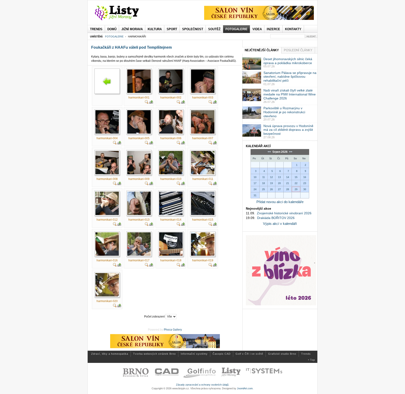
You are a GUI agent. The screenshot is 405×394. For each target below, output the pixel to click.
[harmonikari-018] (171, 254)
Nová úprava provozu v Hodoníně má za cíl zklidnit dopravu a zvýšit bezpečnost (288, 130)
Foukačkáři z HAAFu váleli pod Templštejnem (131, 47)
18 (263, 183)
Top (312, 359)
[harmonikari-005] (139, 132)
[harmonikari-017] (139, 254)
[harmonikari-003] (202, 92)
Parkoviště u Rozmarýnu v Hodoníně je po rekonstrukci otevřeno (284, 112)
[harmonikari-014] (171, 214)
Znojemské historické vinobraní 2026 (284, 213)
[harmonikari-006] (171, 132)
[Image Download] (151, 103)
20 (279, 183)
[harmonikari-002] (171, 92)
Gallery (177, 329)
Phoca (168, 329)
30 (304, 189)
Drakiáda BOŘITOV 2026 (276, 218)
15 (296, 177)
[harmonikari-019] (202, 254)
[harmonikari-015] (202, 214)
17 (255, 183)
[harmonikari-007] (202, 132)
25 (263, 189)
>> (290, 151)
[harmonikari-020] (107, 295)
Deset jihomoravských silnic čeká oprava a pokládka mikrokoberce (287, 61)
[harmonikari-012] (107, 214)
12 (271, 177)
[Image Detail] (147, 103)
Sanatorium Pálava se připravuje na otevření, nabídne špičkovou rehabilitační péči (289, 77)
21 (287, 183)
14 (287, 177)
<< (270, 151)
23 (304, 183)
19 (271, 183)
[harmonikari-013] (139, 214)
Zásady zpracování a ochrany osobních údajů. (202, 384)
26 (271, 189)
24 (255, 189)
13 (279, 177)
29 (296, 189)
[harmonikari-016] (107, 254)
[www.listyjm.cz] (122, 13)
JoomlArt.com (245, 388)
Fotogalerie (114, 36)
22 (296, 183)
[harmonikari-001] (139, 92)
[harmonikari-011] (202, 173)
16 (304, 177)
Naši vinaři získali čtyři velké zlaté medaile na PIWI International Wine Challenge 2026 (289, 94)
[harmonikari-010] (171, 173)
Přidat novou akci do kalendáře (280, 202)
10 (255, 177)
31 (255, 195)
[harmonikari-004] (107, 132)
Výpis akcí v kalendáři (280, 224)
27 (279, 189)
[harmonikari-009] (139, 173)
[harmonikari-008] (107, 173)
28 (287, 189)
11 (263, 177)
